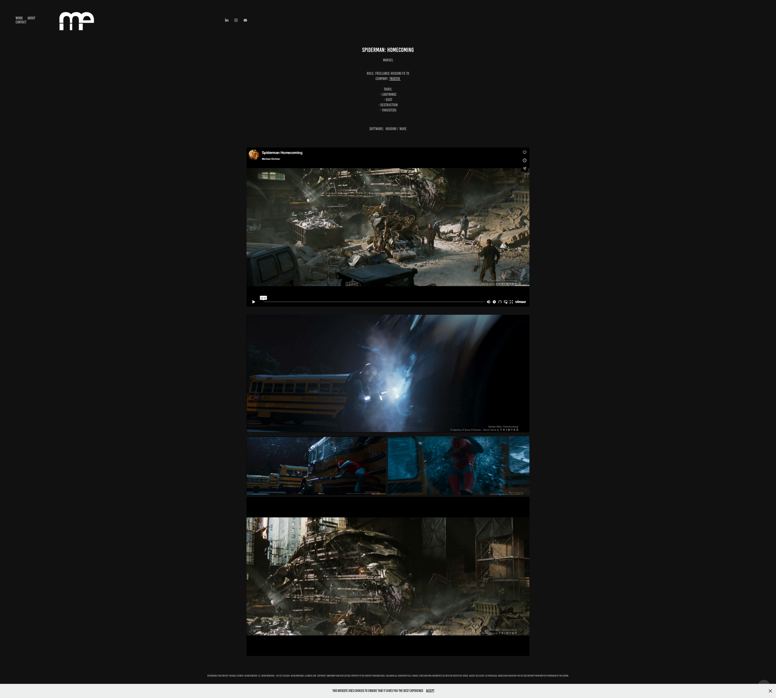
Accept (430, 691)
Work (19, 18)
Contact (21, 22)
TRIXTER (395, 78)
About (31, 18)
